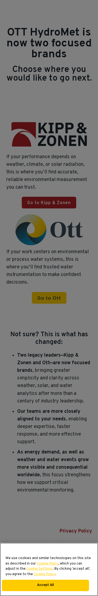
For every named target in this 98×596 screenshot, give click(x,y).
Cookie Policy (47, 564)
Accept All (45, 585)
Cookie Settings (39, 569)
